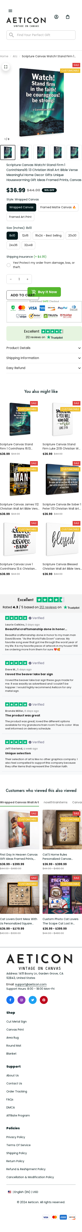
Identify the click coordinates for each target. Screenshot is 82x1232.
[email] (31, 984)
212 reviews (48, 607)
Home (4, 56)
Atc (15, 56)
